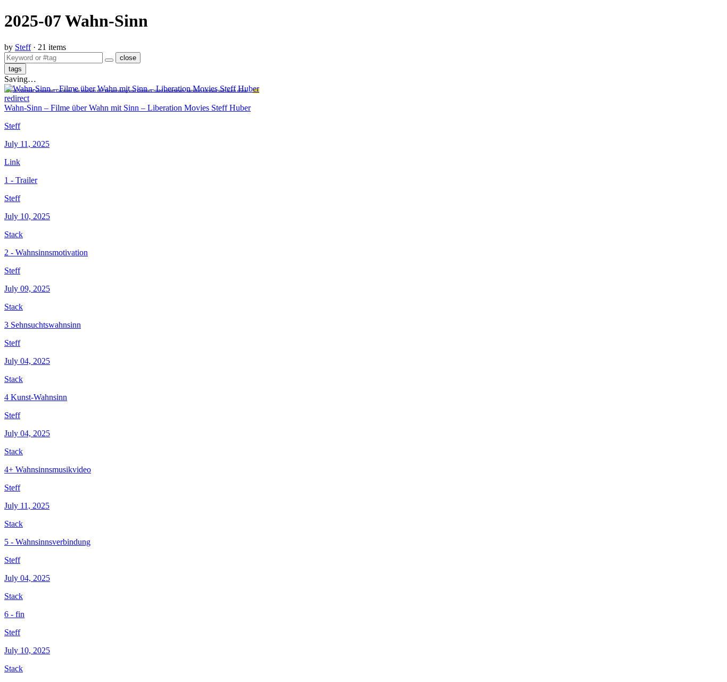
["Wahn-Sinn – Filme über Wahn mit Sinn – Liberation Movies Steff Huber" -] (131, 88)
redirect (16, 98)
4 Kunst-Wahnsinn (35, 397)
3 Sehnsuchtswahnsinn (42, 324)
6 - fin (14, 614)
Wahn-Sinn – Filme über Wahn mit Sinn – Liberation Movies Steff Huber (127, 107)
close (128, 58)
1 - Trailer (20, 180)
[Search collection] (109, 60)
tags (15, 69)
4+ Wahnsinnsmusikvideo (47, 469)
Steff (23, 47)
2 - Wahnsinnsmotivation (46, 252)
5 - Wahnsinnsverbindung (47, 541)
